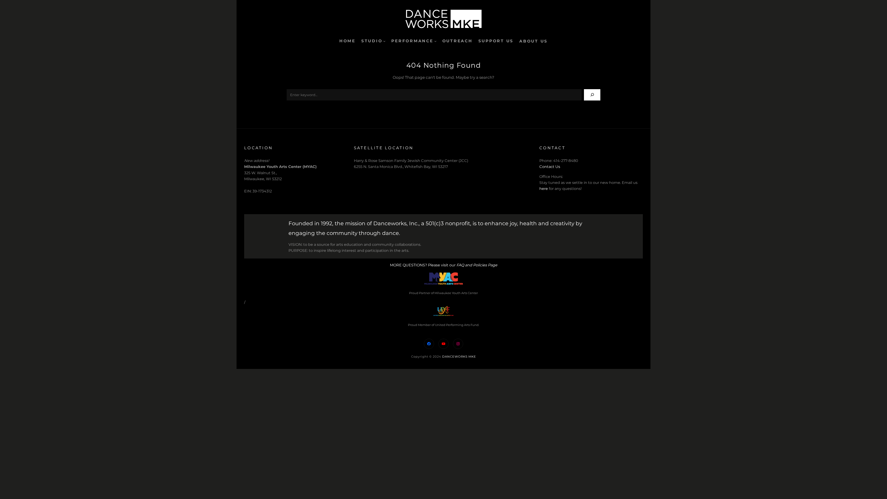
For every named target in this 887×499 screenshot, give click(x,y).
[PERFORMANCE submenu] (435, 41)
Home (347, 41)
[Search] (592, 94)
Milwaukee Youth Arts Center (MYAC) (280, 166)
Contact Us (549, 166)
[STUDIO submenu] (384, 41)
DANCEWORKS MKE (459, 356)
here (543, 188)
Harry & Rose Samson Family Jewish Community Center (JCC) (411, 160)
